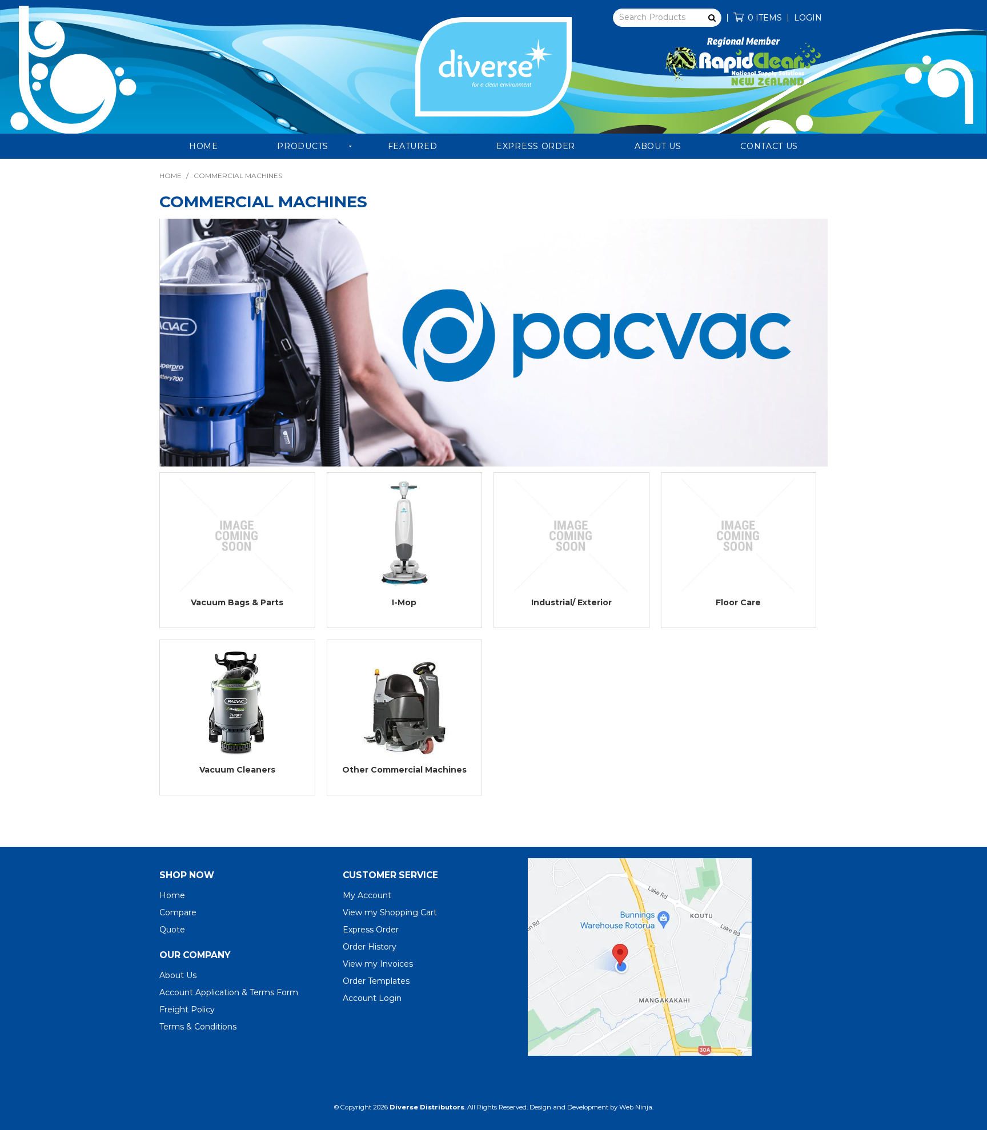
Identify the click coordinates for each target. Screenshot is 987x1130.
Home (203, 146)
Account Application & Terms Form (228, 992)
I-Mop (404, 602)
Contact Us (769, 146)
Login (808, 18)
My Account (367, 895)
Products (302, 146)
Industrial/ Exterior (571, 602)
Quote (172, 929)
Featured (413, 146)
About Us (658, 146)
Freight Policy (187, 1009)
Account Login (372, 998)
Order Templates (376, 981)
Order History (369, 947)
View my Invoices (378, 964)
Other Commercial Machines (404, 770)
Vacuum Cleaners (237, 770)
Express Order (535, 146)
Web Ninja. (636, 1107)
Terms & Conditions (197, 1027)
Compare (177, 912)
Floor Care (738, 602)
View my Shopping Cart (390, 912)
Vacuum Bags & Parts (237, 602)
